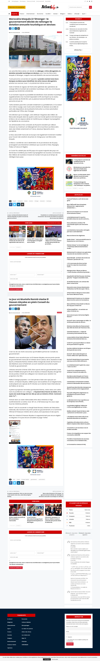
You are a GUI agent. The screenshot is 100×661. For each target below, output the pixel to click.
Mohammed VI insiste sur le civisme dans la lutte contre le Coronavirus (78, 299)
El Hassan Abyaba (25, 479)
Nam (72, 542)
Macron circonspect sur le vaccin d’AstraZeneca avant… (77, 212)
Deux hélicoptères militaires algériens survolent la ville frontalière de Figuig (80, 543)
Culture (55, 14)
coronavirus (20, 201)
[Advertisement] (78, 473)
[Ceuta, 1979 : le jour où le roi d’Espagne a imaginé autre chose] (35, 231)
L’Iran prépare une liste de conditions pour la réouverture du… (82, 161)
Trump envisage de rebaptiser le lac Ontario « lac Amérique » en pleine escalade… (79, 37)
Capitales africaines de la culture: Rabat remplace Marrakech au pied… (78, 423)
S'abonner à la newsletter (17, 7)
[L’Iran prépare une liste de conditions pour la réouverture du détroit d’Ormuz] (69, 161)
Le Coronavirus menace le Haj (76, 444)
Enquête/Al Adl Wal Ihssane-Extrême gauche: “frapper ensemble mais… (78, 277)
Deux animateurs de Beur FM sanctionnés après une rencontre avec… (77, 224)
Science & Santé (31, 1)
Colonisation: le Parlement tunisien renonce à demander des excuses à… (78, 382)
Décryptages (15, 1)
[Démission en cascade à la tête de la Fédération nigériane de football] (69, 168)
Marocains (42, 201)
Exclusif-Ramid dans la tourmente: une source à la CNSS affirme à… (78, 360)
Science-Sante (11, 644)
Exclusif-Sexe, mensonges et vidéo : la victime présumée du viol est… (79, 321)
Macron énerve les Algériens (76, 235)
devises (25, 201)
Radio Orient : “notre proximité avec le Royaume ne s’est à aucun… (79, 240)
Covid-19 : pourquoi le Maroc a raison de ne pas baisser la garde (78, 343)
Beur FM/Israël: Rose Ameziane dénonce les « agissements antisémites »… (76, 206)
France (22, 14)
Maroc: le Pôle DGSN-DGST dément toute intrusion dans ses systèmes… (82, 176)
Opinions (9, 648)
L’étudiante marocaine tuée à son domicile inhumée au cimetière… (77, 417)
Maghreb (14, 14)
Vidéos (70, 14)
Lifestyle (76, 14)
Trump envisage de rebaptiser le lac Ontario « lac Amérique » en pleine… (82, 183)
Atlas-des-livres (26, 632)
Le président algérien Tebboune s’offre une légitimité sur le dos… (77, 406)
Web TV (24, 638)
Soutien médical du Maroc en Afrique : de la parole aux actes (79, 349)
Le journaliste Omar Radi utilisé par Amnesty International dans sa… (78, 338)
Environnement (40, 1)
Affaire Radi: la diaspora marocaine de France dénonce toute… (78, 293)
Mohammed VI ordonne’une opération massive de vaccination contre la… (79, 253)
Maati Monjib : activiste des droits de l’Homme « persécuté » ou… (78, 258)
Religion (62, 14)
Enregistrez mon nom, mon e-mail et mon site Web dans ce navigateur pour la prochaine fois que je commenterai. (34, 285)
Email (67, 631)
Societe (9, 635)
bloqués (14, 201)
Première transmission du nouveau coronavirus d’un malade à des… (78, 439)
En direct (9, 619)
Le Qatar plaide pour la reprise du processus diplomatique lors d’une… (79, 43)
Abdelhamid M (74, 555)
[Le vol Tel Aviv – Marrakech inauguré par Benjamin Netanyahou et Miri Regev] (35, 510)
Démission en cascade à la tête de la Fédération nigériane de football (78, 30)
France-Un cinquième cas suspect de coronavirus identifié (79, 434)
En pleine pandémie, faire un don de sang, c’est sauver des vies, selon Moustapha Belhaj (19, 495)
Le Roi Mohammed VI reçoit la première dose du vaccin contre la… (78, 218)
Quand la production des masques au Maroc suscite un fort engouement (79, 388)
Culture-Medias (26, 622)
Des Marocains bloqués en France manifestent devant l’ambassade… (78, 377)
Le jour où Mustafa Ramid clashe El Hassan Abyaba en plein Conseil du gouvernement (17, 216)
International (30, 14)
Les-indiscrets (26, 635)
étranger (36, 201)
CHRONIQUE (25, 644)
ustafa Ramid (42, 479)
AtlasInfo (70, 637)
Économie (40, 14)
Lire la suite (55, 659)
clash (14, 479)
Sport (83, 14)
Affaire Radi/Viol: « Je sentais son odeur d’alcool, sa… (77, 310)
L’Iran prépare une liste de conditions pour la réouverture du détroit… (78, 24)
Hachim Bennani (75, 592)
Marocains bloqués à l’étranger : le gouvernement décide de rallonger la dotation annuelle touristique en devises (51, 495)
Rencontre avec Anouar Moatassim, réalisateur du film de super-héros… (78, 288)
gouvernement (34, 479)
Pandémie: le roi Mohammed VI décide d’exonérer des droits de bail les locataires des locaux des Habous (50, 216)
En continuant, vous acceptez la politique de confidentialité (77, 640)
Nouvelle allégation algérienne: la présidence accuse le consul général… (77, 394)
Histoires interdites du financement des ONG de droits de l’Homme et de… (78, 327)
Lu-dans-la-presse (27, 628)
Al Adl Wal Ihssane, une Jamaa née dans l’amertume (78, 282)
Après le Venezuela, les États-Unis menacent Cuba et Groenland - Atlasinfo (79, 580)
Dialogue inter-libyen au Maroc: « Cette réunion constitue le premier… (78, 271)
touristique (48, 201)
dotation (31, 201)
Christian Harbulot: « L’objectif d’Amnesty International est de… (77, 332)
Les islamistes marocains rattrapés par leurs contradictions (78, 230)
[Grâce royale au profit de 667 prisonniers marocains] (17, 510)
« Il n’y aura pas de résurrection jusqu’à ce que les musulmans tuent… (77, 265)
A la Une (11, 226)
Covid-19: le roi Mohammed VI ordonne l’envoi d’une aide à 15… (77, 371)
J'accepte (47, 659)
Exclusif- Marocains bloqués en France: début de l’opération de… (77, 354)
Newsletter (48, 1)
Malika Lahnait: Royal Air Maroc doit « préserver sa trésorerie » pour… (78, 412)
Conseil (18, 479)
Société (48, 14)
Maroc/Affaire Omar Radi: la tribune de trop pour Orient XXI (78, 304)
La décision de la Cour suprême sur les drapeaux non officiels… (78, 400)
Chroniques (23, 1)
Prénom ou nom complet (72, 626)
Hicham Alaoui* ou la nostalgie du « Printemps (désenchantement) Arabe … (77, 246)
